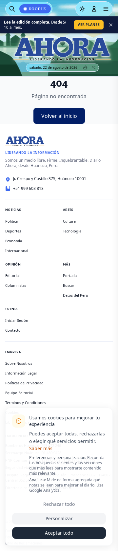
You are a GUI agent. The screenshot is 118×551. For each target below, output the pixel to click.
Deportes (13, 231)
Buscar (68, 285)
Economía (13, 240)
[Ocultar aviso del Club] (110, 24)
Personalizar (59, 518)
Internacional (16, 250)
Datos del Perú (75, 295)
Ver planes (89, 24)
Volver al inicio (59, 115)
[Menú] (106, 9)
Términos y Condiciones (25, 402)
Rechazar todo (59, 504)
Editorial (12, 275)
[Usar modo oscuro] (82, 9)
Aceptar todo (59, 533)
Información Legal (21, 373)
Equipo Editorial (19, 392)
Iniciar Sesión (16, 320)
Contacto (13, 330)
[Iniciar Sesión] (94, 9)
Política (11, 221)
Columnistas (15, 285)
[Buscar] (12, 9)
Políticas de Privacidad (24, 382)
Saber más (40, 448)
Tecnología (72, 231)
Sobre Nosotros (18, 363)
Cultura (69, 221)
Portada (70, 275)
